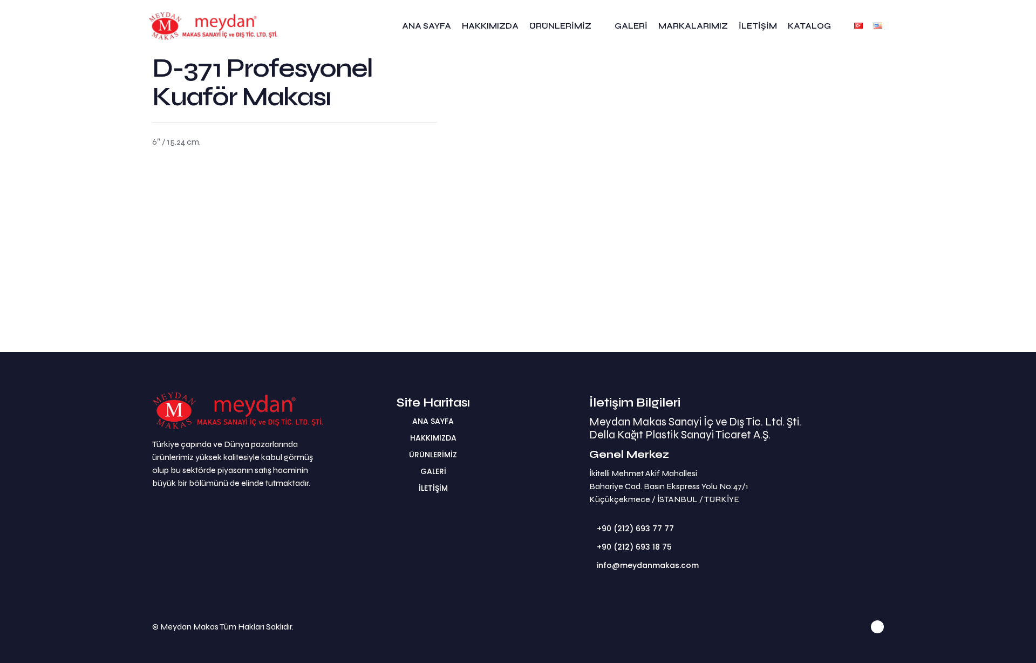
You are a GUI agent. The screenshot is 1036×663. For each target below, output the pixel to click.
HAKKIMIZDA (433, 437)
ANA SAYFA (433, 421)
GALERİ (433, 471)
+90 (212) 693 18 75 (634, 547)
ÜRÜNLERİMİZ (433, 454)
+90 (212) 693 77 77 (635, 528)
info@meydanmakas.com (648, 565)
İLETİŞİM (433, 488)
